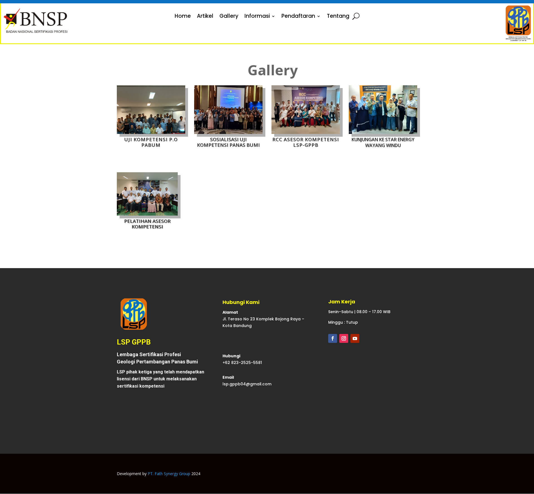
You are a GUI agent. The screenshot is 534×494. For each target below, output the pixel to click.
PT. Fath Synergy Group (169, 473)
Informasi (257, 17)
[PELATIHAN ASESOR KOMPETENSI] (147, 214)
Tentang (338, 17)
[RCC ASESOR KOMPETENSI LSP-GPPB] (305, 132)
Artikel (205, 17)
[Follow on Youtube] (354, 338)
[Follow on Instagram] (343, 338)
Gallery (228, 17)
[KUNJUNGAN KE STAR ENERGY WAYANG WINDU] (383, 132)
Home (183, 17)
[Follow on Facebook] (332, 338)
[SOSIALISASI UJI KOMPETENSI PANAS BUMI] (228, 132)
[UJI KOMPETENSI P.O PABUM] (151, 132)
